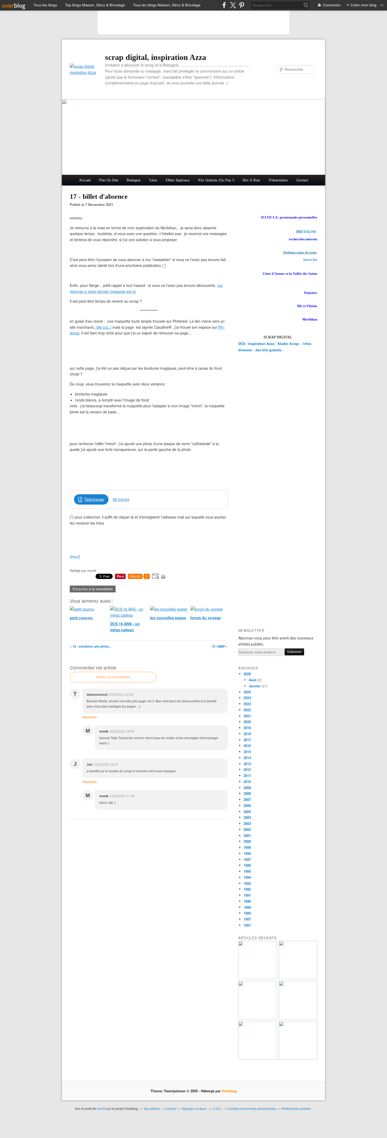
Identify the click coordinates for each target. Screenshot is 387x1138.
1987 (247, 919)
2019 (247, 727)
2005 (247, 811)
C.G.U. (217, 1108)
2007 (247, 799)
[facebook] (224, 5)
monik (101, 1108)
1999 (247, 847)
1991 (247, 895)
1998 (247, 853)
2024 (247, 697)
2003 (247, 823)
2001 (247, 835)
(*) (163, 265)
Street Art (310, 260)
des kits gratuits (268, 349)
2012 (247, 769)
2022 (247, 709)
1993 (247, 883)
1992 (247, 889)
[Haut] (75, 556)
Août (252, 679)
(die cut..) (103, 327)
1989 (247, 907)
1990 (247, 901)
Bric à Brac (251, 179)
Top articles (151, 1108)
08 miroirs (121, 499)
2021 (247, 715)
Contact (302, 179)
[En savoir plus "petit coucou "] (257, 977)
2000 (247, 841)
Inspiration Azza (261, 343)
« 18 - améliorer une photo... (90, 646)
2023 (247, 703)
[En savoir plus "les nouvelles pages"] (257, 1017)
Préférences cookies (296, 1108)
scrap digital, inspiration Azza (155, 57)
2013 (247, 763)
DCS (241, 343)
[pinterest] (241, 5)
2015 (247, 751)
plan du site (108, 179)
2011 (247, 775)
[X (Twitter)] (233, 5)
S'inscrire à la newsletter (92, 589)
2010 (247, 781)
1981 (247, 925)
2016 (247, 745)
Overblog (229, 1090)
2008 (247, 793)
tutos (153, 179)
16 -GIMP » (220, 646)
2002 (247, 829)
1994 (247, 877)
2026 (247, 673)
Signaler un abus (194, 1108)
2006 (247, 805)
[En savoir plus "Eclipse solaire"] (298, 1058)
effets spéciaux (178, 179)
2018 (247, 733)
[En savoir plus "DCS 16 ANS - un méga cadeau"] (298, 977)
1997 (247, 859)
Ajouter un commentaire (113, 677)
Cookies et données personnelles (252, 1108)
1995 (247, 871)
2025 (247, 691)
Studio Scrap (288, 343)
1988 (247, 913)
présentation (278, 179)
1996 (247, 865)
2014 (247, 757)
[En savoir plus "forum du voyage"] (298, 1017)
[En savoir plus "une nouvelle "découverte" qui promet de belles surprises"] (257, 1058)
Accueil (85, 179)
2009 (247, 787)
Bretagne (133, 179)
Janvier (255, 685)
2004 (247, 817)
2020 (247, 721)
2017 (247, 739)
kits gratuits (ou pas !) (216, 179)
